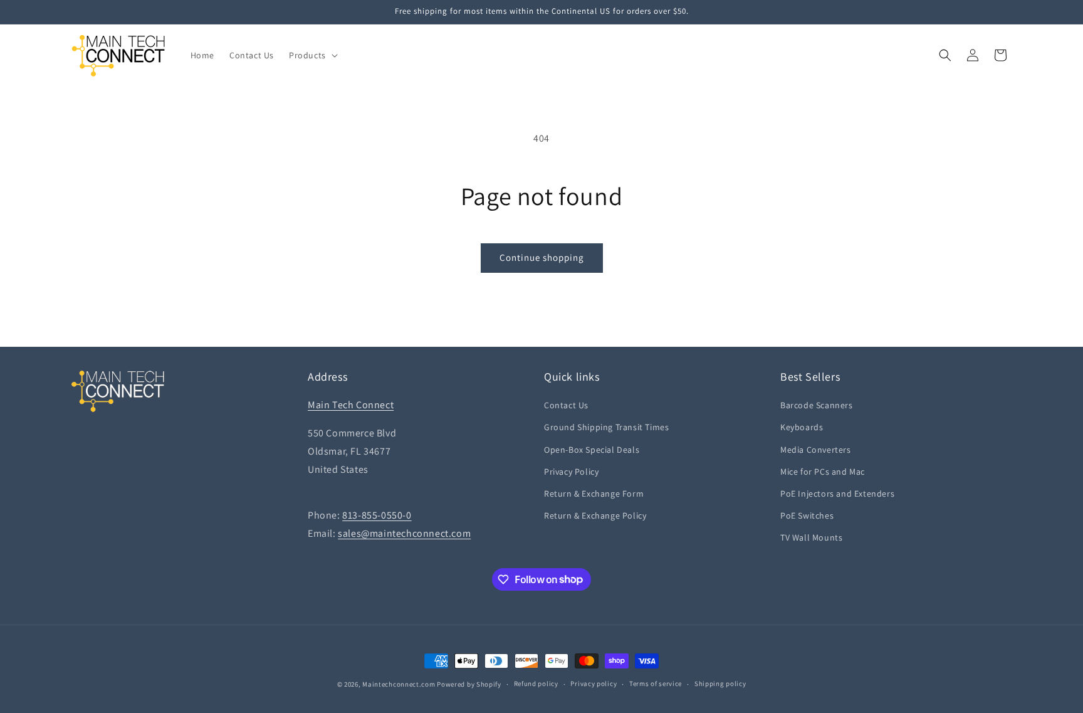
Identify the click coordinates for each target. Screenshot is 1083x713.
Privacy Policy (571, 471)
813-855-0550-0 (376, 515)
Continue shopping (542, 257)
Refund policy (536, 683)
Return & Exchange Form (594, 493)
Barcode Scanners (816, 405)
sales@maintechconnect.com (404, 533)
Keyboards (801, 427)
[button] (312, 55)
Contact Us (566, 405)
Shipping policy (720, 683)
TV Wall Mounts (811, 537)
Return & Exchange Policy (595, 515)
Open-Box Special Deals (591, 449)
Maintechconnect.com (398, 684)
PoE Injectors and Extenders (837, 493)
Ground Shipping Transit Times (606, 427)
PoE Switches (807, 515)
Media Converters (815, 449)
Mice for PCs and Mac (822, 471)
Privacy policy (593, 683)
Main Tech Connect (351, 404)
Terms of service (655, 683)
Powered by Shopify (469, 684)
